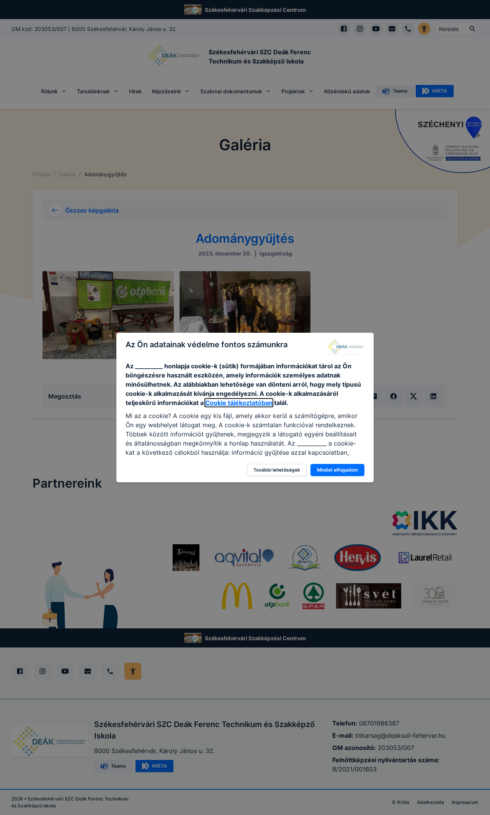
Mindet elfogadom (337, 470)
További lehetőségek (276, 470)
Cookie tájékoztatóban (239, 403)
